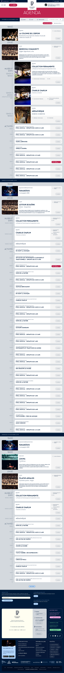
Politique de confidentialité (18, 667)
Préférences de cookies (42, 669)
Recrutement (37, 667)
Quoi (32, 19)
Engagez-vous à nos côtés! (56, 617)
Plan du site (49, 667)
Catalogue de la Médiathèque (40, 652)
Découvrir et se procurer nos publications (56, 630)
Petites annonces (38, 655)
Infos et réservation (56, 162)
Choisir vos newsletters (7, 600)
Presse (32, 667)
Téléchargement (38, 633)
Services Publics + (43, 667)
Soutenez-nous (6, 1)
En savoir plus (58, 38)
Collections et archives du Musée (41, 650)
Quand (24, 19)
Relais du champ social (54, 651)
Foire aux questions (21, 669)
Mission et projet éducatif (22, 645)
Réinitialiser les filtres (57, 23)
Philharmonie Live (38, 643)
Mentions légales (10, 667)
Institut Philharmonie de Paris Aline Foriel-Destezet (26, 647)
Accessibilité (13, 1)
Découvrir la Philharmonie (22, 643)
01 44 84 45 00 (42, 619)
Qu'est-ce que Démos (21, 655)
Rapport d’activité (21, 650)
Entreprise (52, 656)
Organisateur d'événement (54, 654)
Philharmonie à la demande (40, 647)
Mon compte (56, 1)
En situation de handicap (54, 644)
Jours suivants (32, 586)
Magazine (37, 645)
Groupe (57, 649)
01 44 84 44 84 (41, 620)
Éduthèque (37, 654)
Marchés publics (27, 667)
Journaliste (52, 649)
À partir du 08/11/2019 (47, 23)
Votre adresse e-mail (5, 597)
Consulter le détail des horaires (39, 614)
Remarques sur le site (56, 667)
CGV (5, 667)
